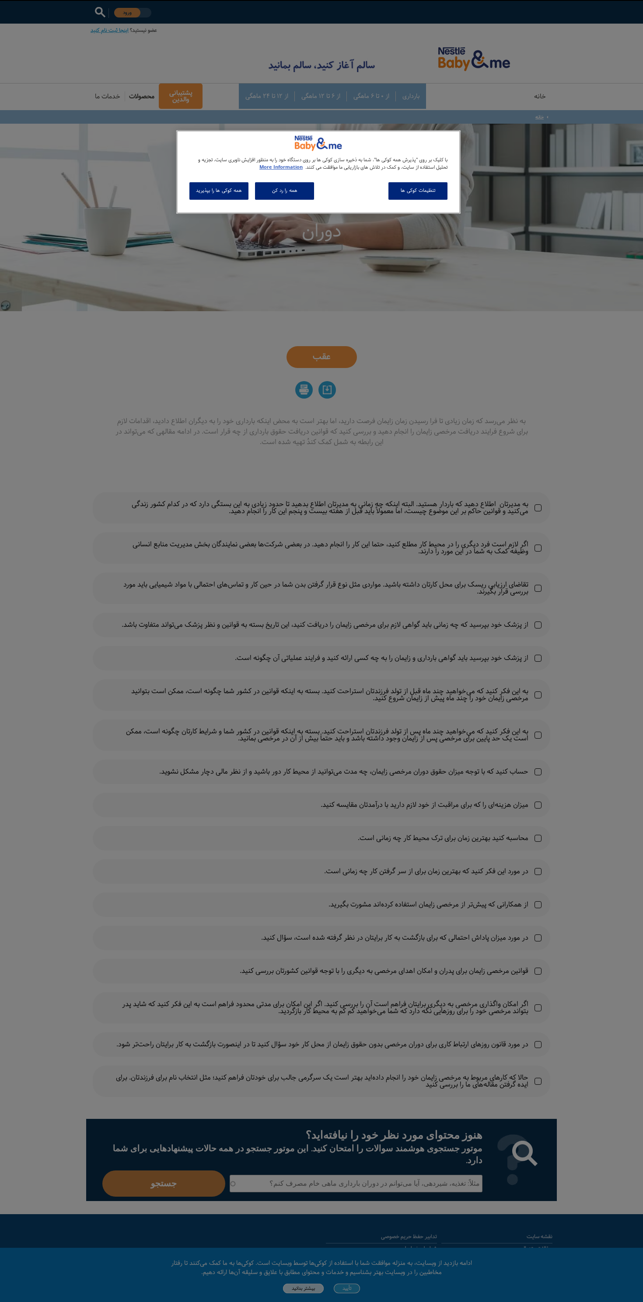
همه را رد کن (284, 190)
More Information (281, 167)
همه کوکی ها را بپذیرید (218, 190)
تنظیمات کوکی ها (418, 190)
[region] (318, 172)
